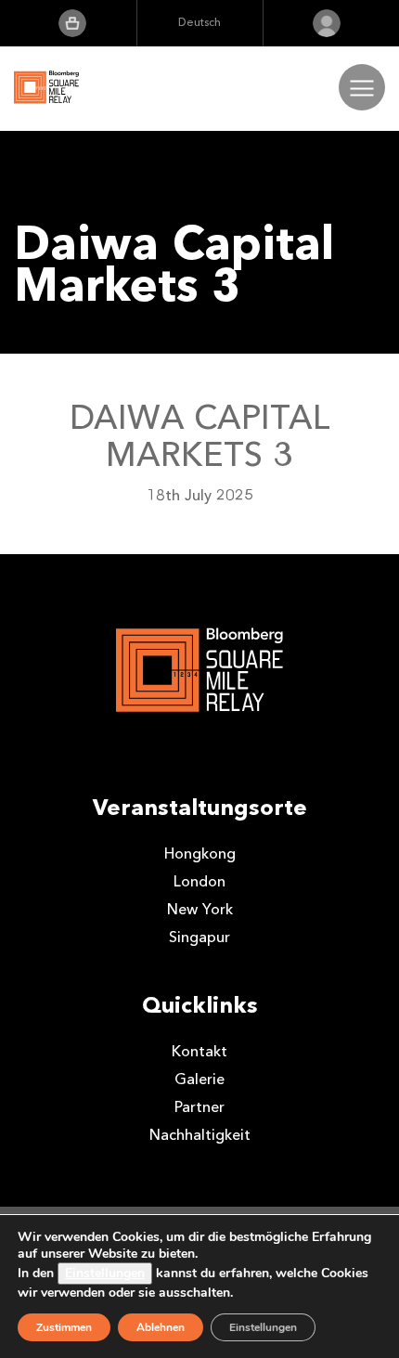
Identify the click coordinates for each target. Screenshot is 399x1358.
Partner (199, 1107)
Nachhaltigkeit (200, 1135)
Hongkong (200, 853)
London (199, 881)
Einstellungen (105, 1273)
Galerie (199, 1079)
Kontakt (199, 1051)
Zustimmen (64, 1327)
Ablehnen (160, 1327)
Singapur (199, 937)
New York (200, 909)
